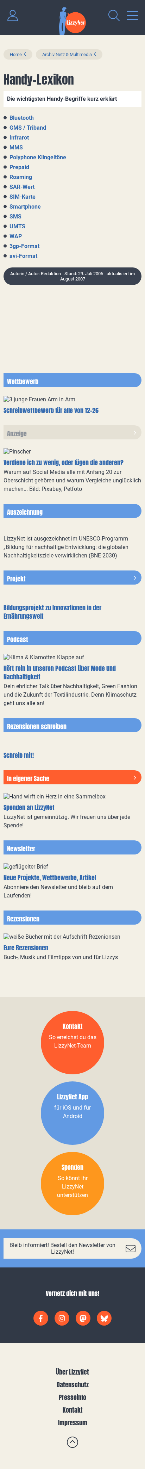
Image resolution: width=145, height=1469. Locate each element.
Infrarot (19, 137)
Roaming (21, 177)
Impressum (72, 1422)
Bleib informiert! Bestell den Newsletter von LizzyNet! (62, 1248)
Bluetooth (22, 118)
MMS (16, 147)
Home (16, 54)
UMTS (17, 226)
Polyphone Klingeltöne (38, 157)
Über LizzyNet (72, 1372)
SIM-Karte (23, 196)
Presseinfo (72, 1397)
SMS (15, 216)
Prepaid (19, 167)
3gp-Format (24, 246)
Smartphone (25, 206)
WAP (16, 236)
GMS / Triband (28, 127)
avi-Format (23, 256)
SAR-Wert (22, 187)
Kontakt (73, 1410)
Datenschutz (73, 1384)
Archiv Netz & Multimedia (67, 54)
